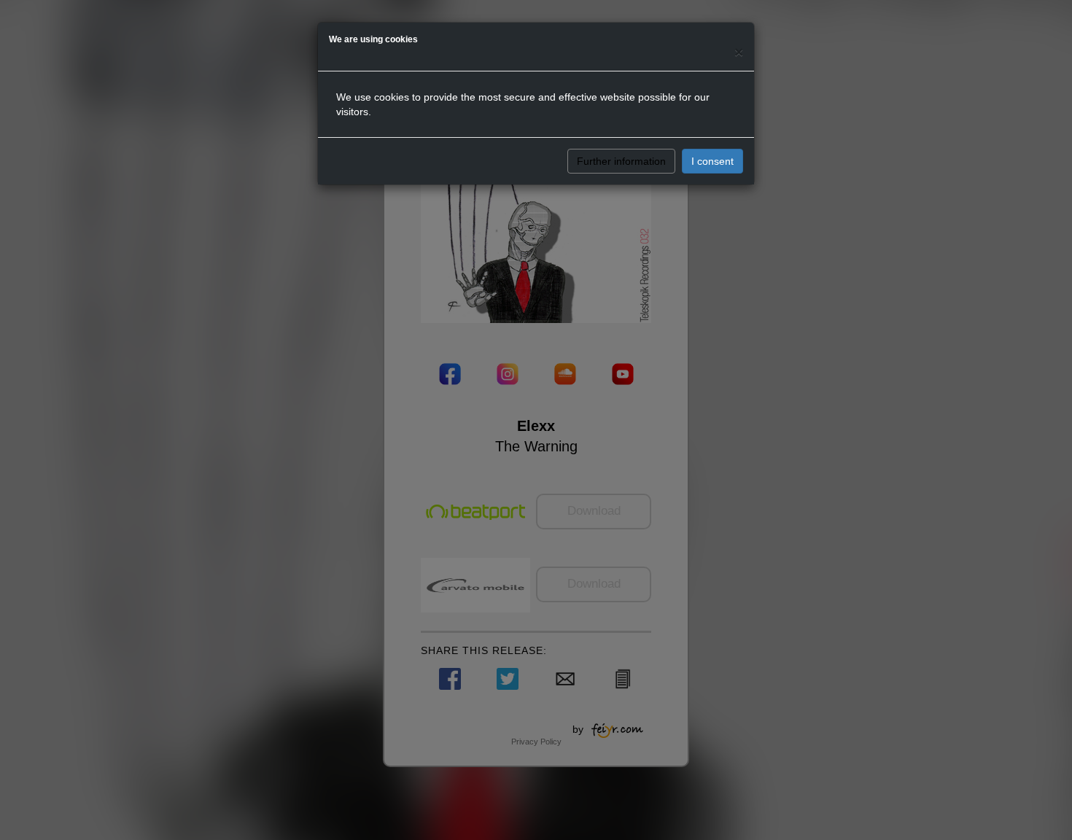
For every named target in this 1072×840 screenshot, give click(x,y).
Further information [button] (621, 161)
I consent (712, 161)
